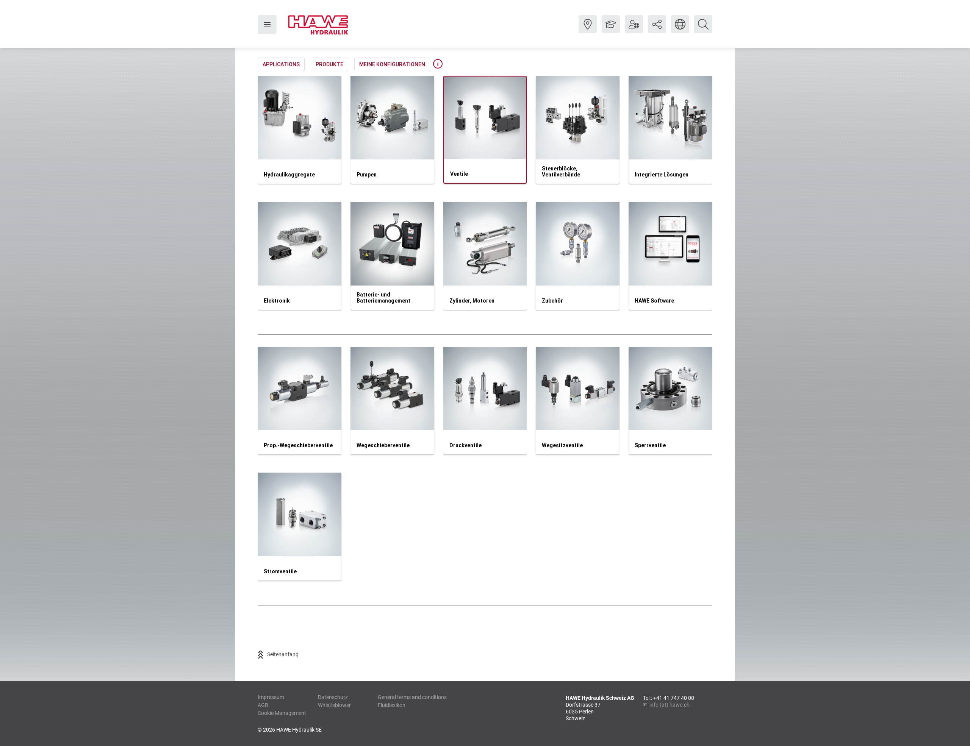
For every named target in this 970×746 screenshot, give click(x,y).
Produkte (329, 64)
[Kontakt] (588, 30)
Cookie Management (282, 713)
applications (281, 64)
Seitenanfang (283, 654)
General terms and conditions (412, 697)
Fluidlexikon (391, 705)
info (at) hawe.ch (669, 705)
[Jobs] (611, 30)
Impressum (271, 697)
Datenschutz (333, 697)
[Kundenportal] (634, 30)
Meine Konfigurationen (392, 64)
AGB (263, 705)
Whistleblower (334, 705)
